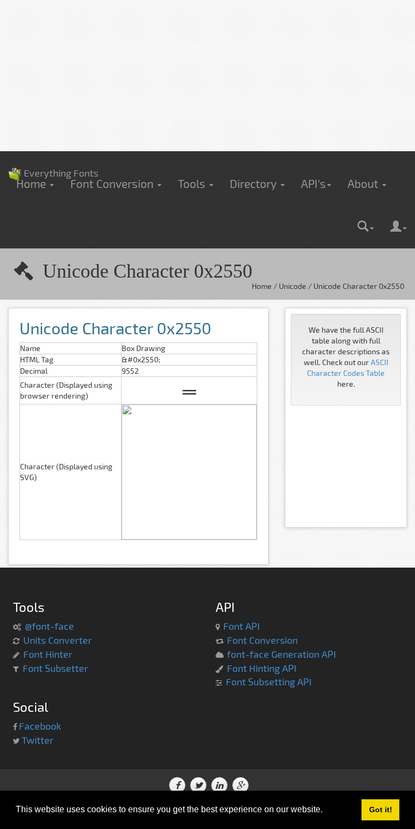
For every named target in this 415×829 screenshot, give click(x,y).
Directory (254, 183)
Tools (193, 183)
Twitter (37, 740)
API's (313, 183)
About (364, 183)
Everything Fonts (53, 156)
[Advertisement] (207, 75)
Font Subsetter (55, 668)
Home (32, 183)
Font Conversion (113, 183)
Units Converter (57, 640)
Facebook (40, 726)
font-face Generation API (281, 654)
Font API (241, 626)
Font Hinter (47, 654)
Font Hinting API (262, 668)
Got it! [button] (380, 809)
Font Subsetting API (269, 682)
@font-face (49, 626)
